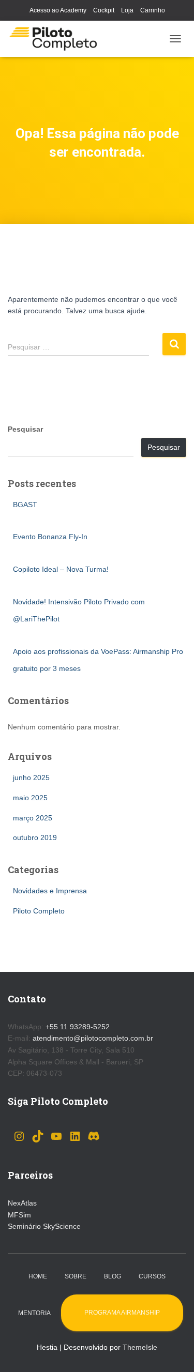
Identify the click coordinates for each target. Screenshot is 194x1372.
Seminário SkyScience (44, 1226)
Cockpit (103, 10)
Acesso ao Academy (57, 10)
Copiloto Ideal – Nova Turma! (61, 569)
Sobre (75, 1276)
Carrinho (152, 10)
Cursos (152, 1276)
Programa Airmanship (122, 1312)
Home (37, 1276)
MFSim (19, 1215)
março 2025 (32, 818)
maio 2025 (30, 798)
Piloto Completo (39, 911)
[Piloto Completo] (57, 39)
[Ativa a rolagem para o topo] (173, 1351)
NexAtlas (22, 1203)
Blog (112, 1276)
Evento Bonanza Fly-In (50, 536)
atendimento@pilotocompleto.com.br (93, 1038)
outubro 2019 (35, 837)
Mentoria (34, 1313)
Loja (127, 10)
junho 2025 (31, 777)
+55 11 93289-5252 (78, 1027)
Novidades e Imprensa (50, 891)
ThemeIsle (140, 1347)
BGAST (25, 504)
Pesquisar (25, 429)
